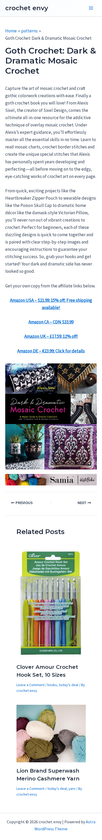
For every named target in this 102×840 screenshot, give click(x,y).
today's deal (68, 684)
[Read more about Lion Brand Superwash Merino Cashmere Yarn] (51, 733)
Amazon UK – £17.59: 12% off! (51, 336)
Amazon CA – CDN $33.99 (51, 322)
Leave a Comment (30, 684)
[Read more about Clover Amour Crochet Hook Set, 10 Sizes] (51, 603)
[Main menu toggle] (91, 8)
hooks (52, 684)
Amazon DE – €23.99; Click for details (51, 351)
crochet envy (26, 8)
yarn (72, 788)
